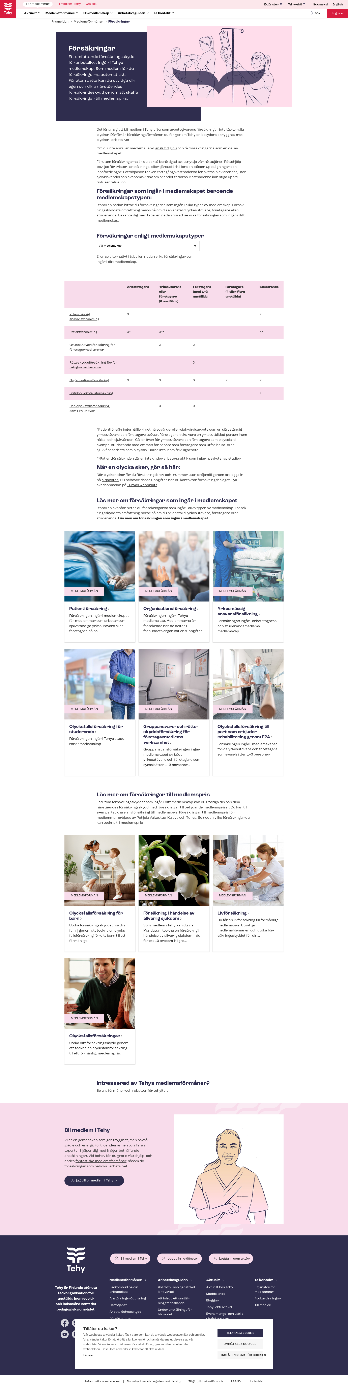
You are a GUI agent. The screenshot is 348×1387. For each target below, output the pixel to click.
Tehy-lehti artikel (219, 1307)
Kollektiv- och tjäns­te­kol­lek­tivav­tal (177, 1290)
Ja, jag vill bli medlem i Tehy (92, 1180)
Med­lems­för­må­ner (126, 1280)
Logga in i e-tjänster (183, 1258)
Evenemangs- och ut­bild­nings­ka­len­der (225, 1316)
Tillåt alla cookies (240, 1333)
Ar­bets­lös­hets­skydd (125, 1312)
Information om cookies (102, 1381)
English (338, 4)
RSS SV (236, 1381)
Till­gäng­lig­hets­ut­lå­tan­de (206, 1381)
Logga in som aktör (234, 1258)
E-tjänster (271, 4)
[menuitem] (323, 5)
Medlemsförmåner (88, 21)
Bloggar (212, 1300)
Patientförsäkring (83, 332)
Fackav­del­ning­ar (268, 1298)
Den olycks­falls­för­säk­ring (89, 406)
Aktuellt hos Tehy (219, 1287)
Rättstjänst (118, 1305)
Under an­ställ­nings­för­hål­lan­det (175, 1312)
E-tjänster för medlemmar (265, 1290)
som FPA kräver (82, 411)
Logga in (337, 13)
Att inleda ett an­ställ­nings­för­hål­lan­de (174, 1301)
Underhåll (256, 1381)
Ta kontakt (264, 1280)
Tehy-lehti (295, 4)
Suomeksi (320, 4)
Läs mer (88, 1355)
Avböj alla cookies (240, 1344)
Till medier (263, 1305)
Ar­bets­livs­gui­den (173, 1280)
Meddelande (215, 1294)
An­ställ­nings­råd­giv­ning (128, 1298)
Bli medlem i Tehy (133, 1258)
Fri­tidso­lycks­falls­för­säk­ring (91, 393)
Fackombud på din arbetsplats (124, 1290)
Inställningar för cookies (242, 1355)
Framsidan (60, 21)
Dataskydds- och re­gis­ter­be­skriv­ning (154, 1381)
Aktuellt (213, 1280)
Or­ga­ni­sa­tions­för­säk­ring (89, 380)
